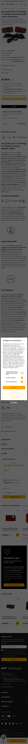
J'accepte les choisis (14, 392)
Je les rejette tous (14, 396)
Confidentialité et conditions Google (13, 357)
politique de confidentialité (13, 353)
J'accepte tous (14, 387)
